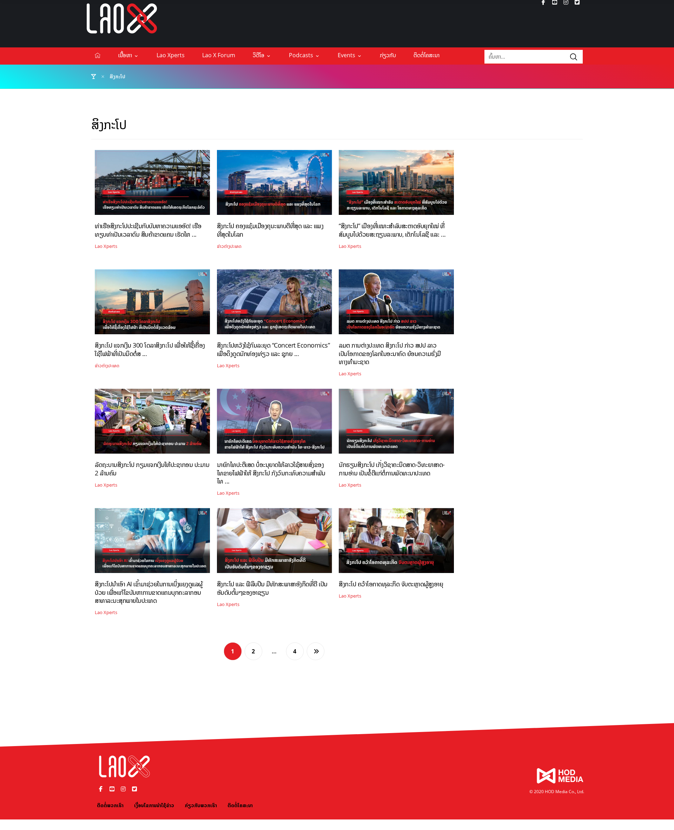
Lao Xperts (106, 246)
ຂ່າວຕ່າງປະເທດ (229, 246)
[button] (573, 56)
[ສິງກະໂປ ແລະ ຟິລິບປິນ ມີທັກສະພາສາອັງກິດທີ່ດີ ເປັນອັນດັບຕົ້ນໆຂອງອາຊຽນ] (274, 543)
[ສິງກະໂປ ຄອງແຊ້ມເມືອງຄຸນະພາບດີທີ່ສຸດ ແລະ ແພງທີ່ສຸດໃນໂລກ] (274, 185)
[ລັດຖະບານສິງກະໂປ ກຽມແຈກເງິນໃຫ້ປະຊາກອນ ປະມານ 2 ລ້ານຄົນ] (152, 424)
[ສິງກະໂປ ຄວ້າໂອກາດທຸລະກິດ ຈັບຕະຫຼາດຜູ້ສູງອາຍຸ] (396, 543)
